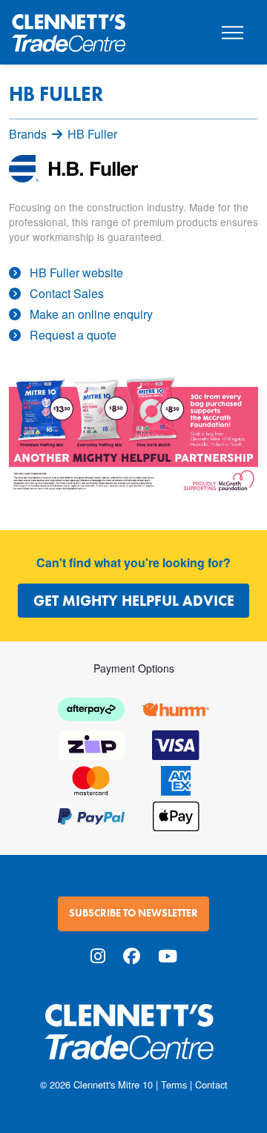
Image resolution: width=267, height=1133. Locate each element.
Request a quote (73, 334)
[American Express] (175, 779)
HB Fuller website (76, 272)
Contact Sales (67, 293)
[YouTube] (167, 955)
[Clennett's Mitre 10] (133, 1040)
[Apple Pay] (175, 814)
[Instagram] (98, 955)
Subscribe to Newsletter (133, 913)
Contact (211, 1084)
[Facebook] (131, 955)
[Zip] (91, 743)
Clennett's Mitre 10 (113, 1084)
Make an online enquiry (91, 314)
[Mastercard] (91, 779)
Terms (174, 1084)
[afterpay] (91, 707)
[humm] (175, 707)
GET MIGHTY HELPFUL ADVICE (133, 600)
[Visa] (175, 743)
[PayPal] (91, 814)
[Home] (68, 26)
